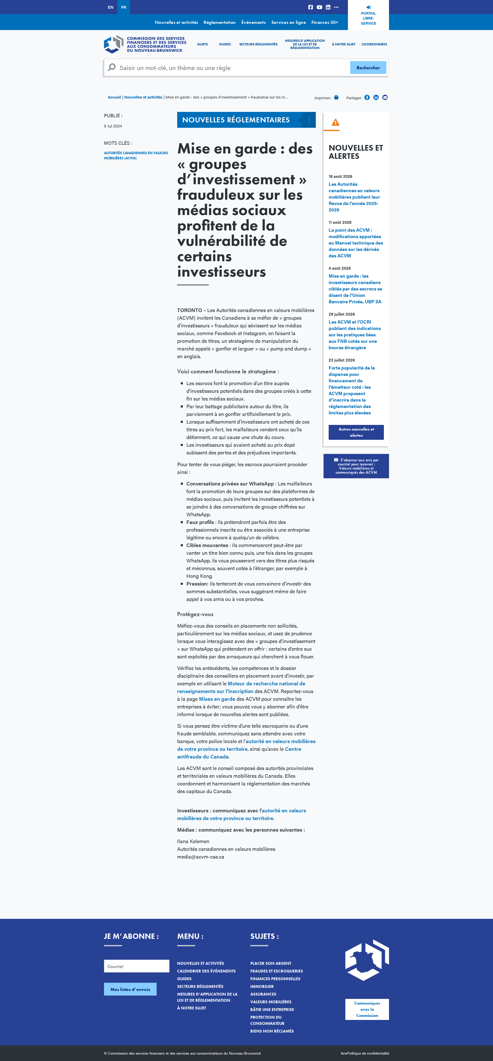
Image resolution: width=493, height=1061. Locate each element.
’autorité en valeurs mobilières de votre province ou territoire (241, 814)
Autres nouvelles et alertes (356, 432)
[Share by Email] (385, 97)
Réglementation (220, 22)
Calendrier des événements (206, 971)
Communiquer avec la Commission (367, 1009)
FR (123, 7)
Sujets (202, 44)
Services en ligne (288, 22)
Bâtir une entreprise (272, 1009)
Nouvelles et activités (176, 22)
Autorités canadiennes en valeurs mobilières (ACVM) (136, 155)
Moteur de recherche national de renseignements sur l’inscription (241, 687)
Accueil (114, 97)
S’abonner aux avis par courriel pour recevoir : (357, 466)
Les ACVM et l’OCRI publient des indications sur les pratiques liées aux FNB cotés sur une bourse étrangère (355, 334)
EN (110, 7)
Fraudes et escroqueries (276, 971)
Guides (225, 44)
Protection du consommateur (267, 1020)
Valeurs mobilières (270, 1002)
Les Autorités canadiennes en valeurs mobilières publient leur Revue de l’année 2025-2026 (354, 197)
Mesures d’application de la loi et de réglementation (305, 44)
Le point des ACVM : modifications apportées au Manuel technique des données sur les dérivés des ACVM (356, 243)
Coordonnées (374, 44)
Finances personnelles (275, 978)
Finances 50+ (324, 22)
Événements (253, 22)
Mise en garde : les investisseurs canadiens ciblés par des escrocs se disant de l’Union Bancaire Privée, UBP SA (355, 288)
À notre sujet (343, 44)
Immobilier (262, 986)
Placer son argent (270, 963)
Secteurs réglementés (258, 44)
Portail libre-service (368, 18)
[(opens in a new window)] (311, 7)
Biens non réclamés (272, 1031)
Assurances (263, 994)
